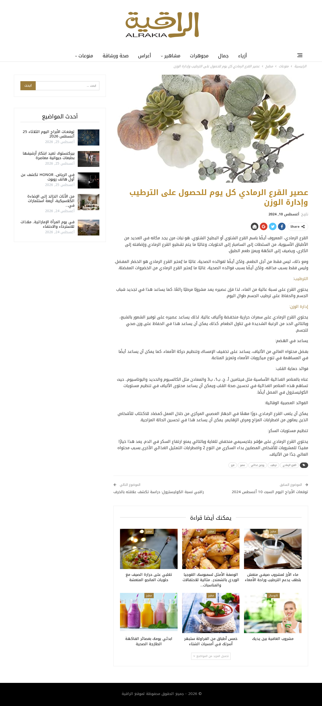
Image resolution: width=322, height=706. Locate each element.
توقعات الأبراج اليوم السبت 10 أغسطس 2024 (270, 491)
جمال (223, 55)
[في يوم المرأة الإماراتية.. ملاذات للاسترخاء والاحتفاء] (88, 228)
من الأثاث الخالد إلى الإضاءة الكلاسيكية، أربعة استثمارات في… (50, 201)
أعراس (144, 55)
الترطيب (301, 279)
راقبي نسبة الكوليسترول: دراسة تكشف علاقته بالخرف (158, 491)
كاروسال (273, 595)
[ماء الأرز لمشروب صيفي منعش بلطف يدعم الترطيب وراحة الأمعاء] (273, 549)
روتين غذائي (257, 465)
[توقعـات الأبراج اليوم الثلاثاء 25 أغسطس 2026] (88, 137)
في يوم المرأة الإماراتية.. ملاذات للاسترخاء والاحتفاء (47, 224)
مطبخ (273, 531)
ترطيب (273, 465)
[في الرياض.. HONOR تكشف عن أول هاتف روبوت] (88, 180)
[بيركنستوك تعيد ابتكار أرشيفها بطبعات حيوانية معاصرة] (88, 159)
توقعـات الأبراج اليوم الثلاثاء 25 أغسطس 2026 (48, 134)
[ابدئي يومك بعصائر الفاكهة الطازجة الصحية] (149, 613)
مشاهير (172, 55)
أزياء (242, 55)
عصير (242, 465)
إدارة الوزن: (299, 306)
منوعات (85, 55)
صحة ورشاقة (116, 55)
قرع (232, 465)
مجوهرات (199, 55)
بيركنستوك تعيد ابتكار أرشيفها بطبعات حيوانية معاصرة (48, 155)
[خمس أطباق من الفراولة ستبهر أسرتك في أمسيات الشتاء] (211, 613)
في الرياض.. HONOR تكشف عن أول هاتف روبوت (47, 177)
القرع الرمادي (289, 465)
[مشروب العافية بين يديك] (273, 613)
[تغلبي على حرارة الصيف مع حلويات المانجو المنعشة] (149, 549)
